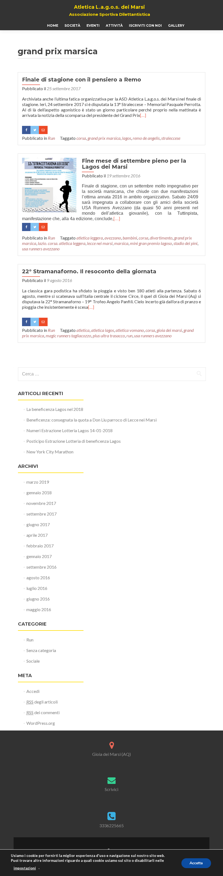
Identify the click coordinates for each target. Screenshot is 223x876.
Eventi (93, 25)
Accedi (32, 691)
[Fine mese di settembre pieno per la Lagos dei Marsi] (49, 184)
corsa (81, 138)
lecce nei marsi (100, 243)
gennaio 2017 (39, 556)
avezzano (112, 237)
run (129, 335)
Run (51, 138)
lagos (126, 138)
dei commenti (43, 712)
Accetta (196, 863)
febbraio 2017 (40, 545)
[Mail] (43, 130)
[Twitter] (34, 130)
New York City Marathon (49, 451)
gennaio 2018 (39, 492)
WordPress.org (40, 723)
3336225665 (111, 825)
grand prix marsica (104, 138)
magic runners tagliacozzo (68, 335)
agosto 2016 (38, 577)
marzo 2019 (37, 481)
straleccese (170, 138)
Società (72, 25)
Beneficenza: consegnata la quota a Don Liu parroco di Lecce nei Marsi (91, 419)
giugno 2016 (38, 598)
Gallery (176, 25)
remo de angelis (146, 138)
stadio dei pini (185, 243)
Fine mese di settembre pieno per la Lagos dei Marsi (134, 163)
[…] (143, 115)
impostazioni (25, 868)
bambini (130, 237)
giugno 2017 (38, 524)
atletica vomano (130, 330)
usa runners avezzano (41, 248)
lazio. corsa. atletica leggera (61, 243)
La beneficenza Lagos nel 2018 (54, 409)
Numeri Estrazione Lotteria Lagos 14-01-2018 (69, 430)
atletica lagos (102, 330)
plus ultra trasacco (109, 335)
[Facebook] (26, 130)
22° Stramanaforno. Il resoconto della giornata (89, 271)
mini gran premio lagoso (151, 243)
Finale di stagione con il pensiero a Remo (81, 79)
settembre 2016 (41, 566)
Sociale (33, 660)
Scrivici (111, 789)
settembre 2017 (41, 513)
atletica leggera (89, 237)
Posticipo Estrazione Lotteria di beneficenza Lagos (73, 441)
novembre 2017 (41, 503)
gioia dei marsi (169, 330)
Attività (114, 25)
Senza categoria (41, 650)
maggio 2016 (38, 609)
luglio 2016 (36, 588)
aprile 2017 (37, 535)
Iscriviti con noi (145, 25)
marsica (121, 243)
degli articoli (42, 701)
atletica (82, 330)
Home (52, 25)
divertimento (161, 237)
